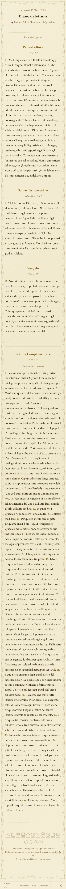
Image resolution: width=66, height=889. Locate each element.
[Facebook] (35, 843)
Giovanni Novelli (30, 858)
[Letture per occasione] (53, 836)
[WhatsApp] (30, 843)
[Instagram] (40, 843)
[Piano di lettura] (18, 836)
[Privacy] (48, 836)
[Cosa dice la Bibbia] (33, 836)
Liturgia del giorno (33, 37)
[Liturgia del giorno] (13, 836)
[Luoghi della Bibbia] (43, 836)
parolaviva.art (45, 858)
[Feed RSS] (8, 836)
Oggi (34, 885)
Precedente (24, 885)
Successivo (44, 885)
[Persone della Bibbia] (38, 836)
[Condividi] (60, 885)
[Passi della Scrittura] (28, 836)
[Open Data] (58, 836)
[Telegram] (25, 843)
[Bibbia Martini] (23, 836)
